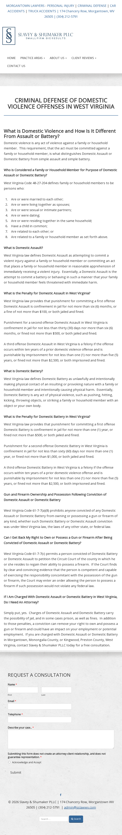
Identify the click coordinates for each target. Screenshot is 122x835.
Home (11, 58)
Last (43, 695)
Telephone (15, 714)
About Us (57, 58)
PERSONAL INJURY (60, 6)
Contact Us (16, 66)
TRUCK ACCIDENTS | (43, 11)
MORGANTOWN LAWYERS (25, 6)
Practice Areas (31, 58)
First (10, 695)
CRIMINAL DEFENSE (92, 6)
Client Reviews (83, 58)
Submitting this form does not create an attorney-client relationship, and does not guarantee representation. (57, 755)
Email (12, 701)
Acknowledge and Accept (26, 762)
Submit (15, 772)
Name (12, 684)
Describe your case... (21, 727)
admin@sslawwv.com (80, 807)
